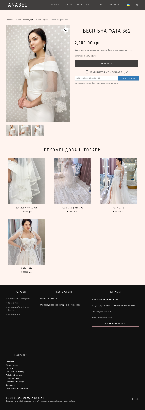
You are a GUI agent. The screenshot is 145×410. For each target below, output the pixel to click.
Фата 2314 (27, 268)
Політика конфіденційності (18, 388)
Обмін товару (12, 365)
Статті (101, 5)
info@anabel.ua (105, 317)
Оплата (9, 368)
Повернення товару (15, 371)
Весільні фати (42, 19)
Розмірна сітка (12, 378)
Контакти (114, 5)
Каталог (67, 5)
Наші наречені (85, 5)
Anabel (17, 5)
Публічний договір (14, 375)
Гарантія (10, 361)
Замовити (106, 63)
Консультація (128, 78)
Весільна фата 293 (72, 208)
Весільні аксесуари (24, 19)
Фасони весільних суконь (19, 298)
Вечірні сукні (13, 303)
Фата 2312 (118, 208)
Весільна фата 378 (27, 208)
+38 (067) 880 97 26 (103, 311)
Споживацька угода (15, 381)
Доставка (10, 385)
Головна (54, 5)
